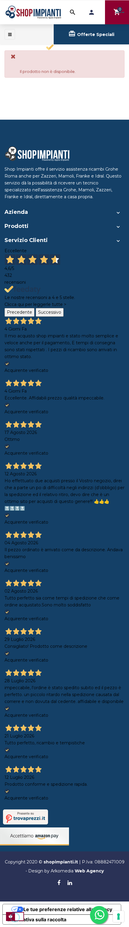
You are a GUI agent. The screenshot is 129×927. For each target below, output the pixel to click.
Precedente (19, 312)
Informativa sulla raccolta (37, 920)
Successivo (49, 312)
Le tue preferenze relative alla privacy (67, 909)
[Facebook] (58, 883)
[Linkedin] (70, 883)
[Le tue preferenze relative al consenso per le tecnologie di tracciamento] (118, 916)
